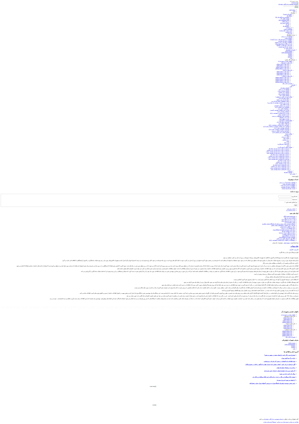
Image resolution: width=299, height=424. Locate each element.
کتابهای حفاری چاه (284, 95)
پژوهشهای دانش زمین (283, 108)
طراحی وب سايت (293, 422)
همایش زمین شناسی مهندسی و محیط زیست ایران (276, 126)
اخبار (294, 11)
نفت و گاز (286, 142)
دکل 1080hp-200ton (287, 331)
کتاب (291, 86)
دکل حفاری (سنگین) (287, 76)
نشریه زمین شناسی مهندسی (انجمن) (279, 110)
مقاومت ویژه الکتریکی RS (282, 17)
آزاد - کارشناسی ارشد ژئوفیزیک (281, 165)
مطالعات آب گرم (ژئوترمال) (288, 185)
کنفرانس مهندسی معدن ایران (281, 128)
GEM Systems (288, 51)
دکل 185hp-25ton (287, 325)
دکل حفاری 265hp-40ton (283, 73)
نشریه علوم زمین (284, 104)
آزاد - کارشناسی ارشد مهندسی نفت (280, 169)
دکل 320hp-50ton (287, 328)
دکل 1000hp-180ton (287, 322)
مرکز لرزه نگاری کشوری (288, 234)
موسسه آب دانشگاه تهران (288, 235)
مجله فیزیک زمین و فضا (283, 99)
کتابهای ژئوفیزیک (284, 88)
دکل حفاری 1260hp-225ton (282, 79)
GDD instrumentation (286, 52)
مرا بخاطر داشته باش (291, 202)
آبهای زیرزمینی (285, 136)
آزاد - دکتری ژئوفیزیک (283, 160)
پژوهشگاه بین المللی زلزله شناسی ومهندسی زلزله (282, 240)
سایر (291, 58)
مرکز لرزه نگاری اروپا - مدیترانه (287, 232)
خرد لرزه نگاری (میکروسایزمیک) (283, 44)
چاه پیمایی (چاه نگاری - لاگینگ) (284, 45)
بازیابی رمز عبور (291, 208)
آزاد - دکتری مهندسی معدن (282, 163)
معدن (287, 141)
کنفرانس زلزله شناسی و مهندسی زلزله (279, 125)
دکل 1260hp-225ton (287, 332)
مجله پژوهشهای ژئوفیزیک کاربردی (280, 101)
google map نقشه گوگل (289, 216)
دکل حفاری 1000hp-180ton (282, 68)
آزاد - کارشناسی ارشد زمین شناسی (280, 166)
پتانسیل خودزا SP (284, 23)
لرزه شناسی (289, 27)
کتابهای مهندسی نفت (283, 94)
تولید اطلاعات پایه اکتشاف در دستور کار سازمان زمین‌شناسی (279, 361)
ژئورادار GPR (285, 21)
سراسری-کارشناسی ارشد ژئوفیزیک (280, 154)
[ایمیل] (291, 249)
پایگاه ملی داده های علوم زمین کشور (285, 238)
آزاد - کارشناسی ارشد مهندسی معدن (279, 168)
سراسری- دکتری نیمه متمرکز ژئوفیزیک (279, 148)
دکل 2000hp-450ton (287, 335)
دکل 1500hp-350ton (287, 334)
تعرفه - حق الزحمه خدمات (285, 47)
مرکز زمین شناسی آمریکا (288, 231)
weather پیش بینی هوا (290, 218)
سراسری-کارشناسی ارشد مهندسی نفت (278, 159)
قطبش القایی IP (285, 18)
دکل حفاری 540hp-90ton (283, 65)
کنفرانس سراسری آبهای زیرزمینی (280, 131)
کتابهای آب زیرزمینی (284, 89)
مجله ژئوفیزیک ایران (284, 98)
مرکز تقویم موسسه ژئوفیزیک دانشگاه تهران (284, 229)
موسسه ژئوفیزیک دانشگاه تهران (287, 237)
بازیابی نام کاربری (290, 210)
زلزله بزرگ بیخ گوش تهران (288, 358)
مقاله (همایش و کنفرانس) (285, 120)
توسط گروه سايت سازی (269, 422)
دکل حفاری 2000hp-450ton (282, 82)
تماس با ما (292, 173)
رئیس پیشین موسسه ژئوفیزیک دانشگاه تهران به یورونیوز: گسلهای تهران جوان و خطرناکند (272, 383)
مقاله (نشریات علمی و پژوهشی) (283, 96)
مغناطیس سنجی (288, 29)
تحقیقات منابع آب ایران (283, 111)
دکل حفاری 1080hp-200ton (282, 77)
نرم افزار (289, 171)
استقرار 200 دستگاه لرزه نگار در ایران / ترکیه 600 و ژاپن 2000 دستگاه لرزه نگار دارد (273, 377)
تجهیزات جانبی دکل (287, 83)
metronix (290, 57)
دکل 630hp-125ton (287, 320)
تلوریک (287, 24)
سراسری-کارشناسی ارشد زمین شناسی (278, 156)
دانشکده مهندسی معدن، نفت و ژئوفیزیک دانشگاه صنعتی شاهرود (278, 224)
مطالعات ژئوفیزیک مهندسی (285, 41)
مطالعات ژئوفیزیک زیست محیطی (283, 42)
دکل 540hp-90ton (287, 319)
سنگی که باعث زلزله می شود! (287, 374)
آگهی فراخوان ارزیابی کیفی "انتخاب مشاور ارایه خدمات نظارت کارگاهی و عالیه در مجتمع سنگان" (270, 364)
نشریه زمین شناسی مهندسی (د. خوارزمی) (278, 102)
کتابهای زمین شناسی (283, 92)
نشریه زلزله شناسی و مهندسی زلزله (279, 113)
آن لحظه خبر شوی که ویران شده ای (286, 380)
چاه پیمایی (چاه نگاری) (283, 144)
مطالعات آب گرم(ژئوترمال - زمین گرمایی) (281, 39)
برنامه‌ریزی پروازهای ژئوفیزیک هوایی (285, 367)
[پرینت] (296, 249)
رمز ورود (294, 199)
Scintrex (290, 54)
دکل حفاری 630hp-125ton (282, 67)
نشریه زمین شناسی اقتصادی (281, 105)
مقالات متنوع (288, 134)
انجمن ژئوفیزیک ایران (289, 222)
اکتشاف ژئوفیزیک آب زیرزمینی (287, 182)
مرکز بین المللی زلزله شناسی (287, 226)
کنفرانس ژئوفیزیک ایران (283, 122)
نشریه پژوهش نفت (284, 119)
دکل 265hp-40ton (287, 326)
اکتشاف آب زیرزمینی (286, 36)
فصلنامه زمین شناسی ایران (282, 107)
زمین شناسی (285, 139)
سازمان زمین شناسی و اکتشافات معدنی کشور (283, 225)
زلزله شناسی (288, 32)
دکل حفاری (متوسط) (286, 62)
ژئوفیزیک (286, 135)
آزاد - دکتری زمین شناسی (282, 162)
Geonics (290, 55)
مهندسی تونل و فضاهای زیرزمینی (280, 116)
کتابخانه (293, 85)
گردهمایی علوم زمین (283, 123)
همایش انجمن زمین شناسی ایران (280, 132)
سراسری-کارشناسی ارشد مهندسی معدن (278, 157)
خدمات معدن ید (288, 48)
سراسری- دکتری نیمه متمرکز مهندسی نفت (278, 153)
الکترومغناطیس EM (284, 20)
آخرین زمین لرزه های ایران (288, 219)
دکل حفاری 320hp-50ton (283, 74)
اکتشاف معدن (288, 38)
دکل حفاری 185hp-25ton (283, 71)
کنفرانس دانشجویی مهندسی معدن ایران (279, 129)
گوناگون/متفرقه (288, 172)
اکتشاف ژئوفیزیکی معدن (288, 184)
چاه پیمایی (289, 33)
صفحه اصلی (292, 10)
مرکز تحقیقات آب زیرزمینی (288, 228)
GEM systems (291, 343)
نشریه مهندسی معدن (283, 114)
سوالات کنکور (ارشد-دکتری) (285, 147)
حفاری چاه (286, 138)
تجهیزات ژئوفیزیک (290, 49)
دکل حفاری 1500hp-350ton (282, 80)
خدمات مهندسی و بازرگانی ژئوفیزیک (273, 419)
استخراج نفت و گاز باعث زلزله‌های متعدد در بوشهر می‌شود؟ (279, 355)
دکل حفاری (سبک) (287, 70)
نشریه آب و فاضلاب (284, 117)
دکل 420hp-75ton (287, 317)
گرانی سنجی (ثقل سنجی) (285, 30)
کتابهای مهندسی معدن (283, 91)
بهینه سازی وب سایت (282, 422)
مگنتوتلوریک (286, 26)
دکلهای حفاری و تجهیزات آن (285, 61)
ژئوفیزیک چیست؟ (287, 14)
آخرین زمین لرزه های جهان (288, 221)
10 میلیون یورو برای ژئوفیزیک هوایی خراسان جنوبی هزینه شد (279, 370)
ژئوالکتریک (289, 15)
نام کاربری (294, 196)
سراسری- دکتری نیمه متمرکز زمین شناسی (278, 150)
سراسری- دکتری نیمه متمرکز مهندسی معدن (277, 151)
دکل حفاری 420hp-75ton (283, 64)
